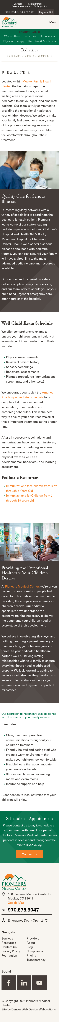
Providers (33, 938)
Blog (30, 947)
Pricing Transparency (36, 957)
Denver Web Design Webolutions (33, 1009)
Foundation (9, 955)
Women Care (12, 36)
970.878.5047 (23, 909)
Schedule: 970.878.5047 (20, 12)
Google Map (16, 902)
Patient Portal (34, 3)
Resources (9, 942)
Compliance (35, 951)
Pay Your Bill (46, 12)
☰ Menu (51, 22)
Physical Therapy (13, 41)
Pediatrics (30, 36)
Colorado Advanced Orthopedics (29, 6)
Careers (18, 3)
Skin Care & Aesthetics (42, 41)
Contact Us (29, 854)
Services (7, 938)
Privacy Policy (11, 951)
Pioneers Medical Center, (22, 586)
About (31, 942)
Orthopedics (47, 36)
